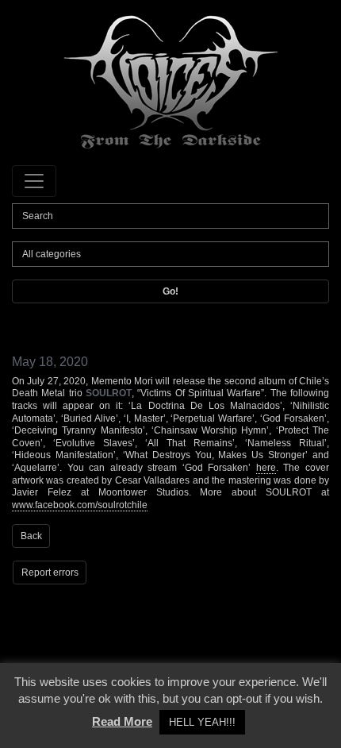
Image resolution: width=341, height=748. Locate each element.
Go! (170, 291)
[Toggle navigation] (34, 181)
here (266, 467)
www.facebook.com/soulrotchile (80, 505)
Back (31, 536)
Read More (122, 721)
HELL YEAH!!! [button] (202, 722)
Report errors (50, 572)
